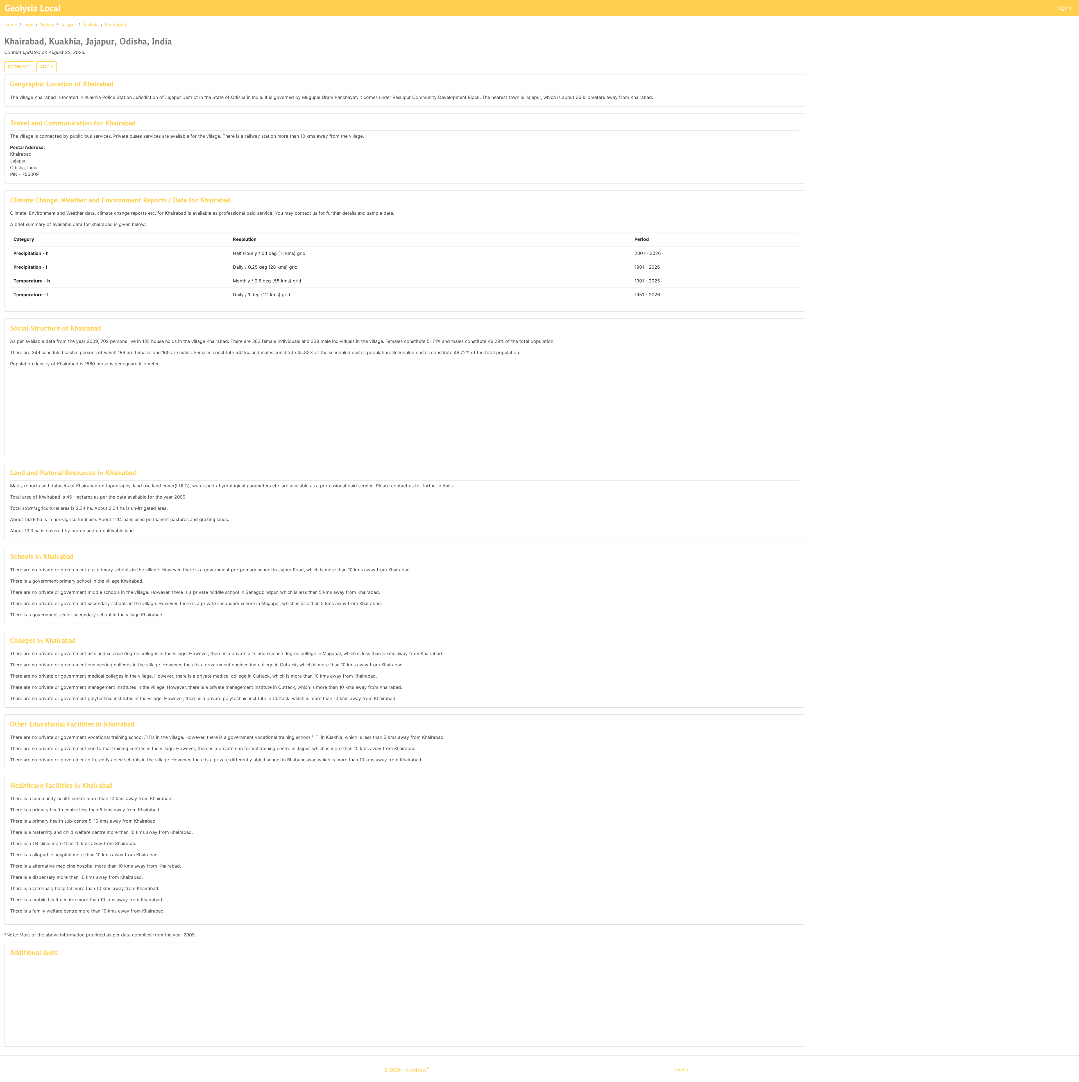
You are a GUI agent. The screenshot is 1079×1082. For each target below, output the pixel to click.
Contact (683, 1069)
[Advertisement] (404, 411)
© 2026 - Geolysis (407, 1069)
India (28, 25)
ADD (45, 66)
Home (10, 25)
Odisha (47, 25)
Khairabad (115, 25)
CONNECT (19, 66)
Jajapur (68, 25)
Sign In (1065, 8)
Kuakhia (90, 25)
